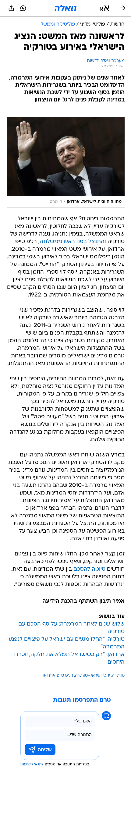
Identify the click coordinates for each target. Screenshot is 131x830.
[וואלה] (65, 8)
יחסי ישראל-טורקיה (92, 676)
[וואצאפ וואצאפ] (23, 8)
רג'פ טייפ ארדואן (58, 676)
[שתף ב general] (11, 8)
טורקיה (118, 676)
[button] (104, 8)
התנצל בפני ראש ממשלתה (72, 242)
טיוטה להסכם (89, 569)
